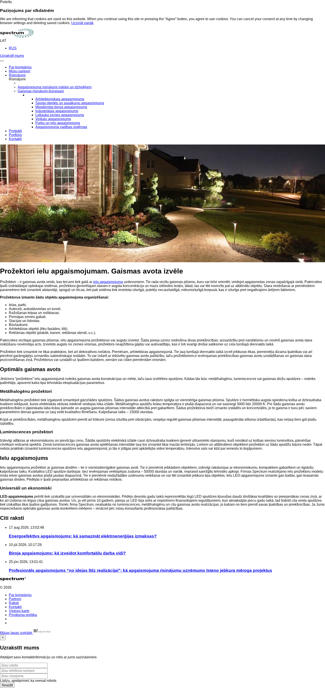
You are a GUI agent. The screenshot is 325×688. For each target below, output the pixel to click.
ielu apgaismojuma (108, 282)
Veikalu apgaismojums (53, 119)
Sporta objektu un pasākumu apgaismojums (69, 103)
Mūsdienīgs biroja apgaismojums (61, 107)
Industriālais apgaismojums (56, 111)
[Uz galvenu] (17, 37)
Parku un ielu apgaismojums (57, 123)
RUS (13, 48)
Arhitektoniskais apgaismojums (59, 99)
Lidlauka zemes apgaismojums (59, 115)
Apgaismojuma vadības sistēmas (61, 127)
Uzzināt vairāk (82, 23)
